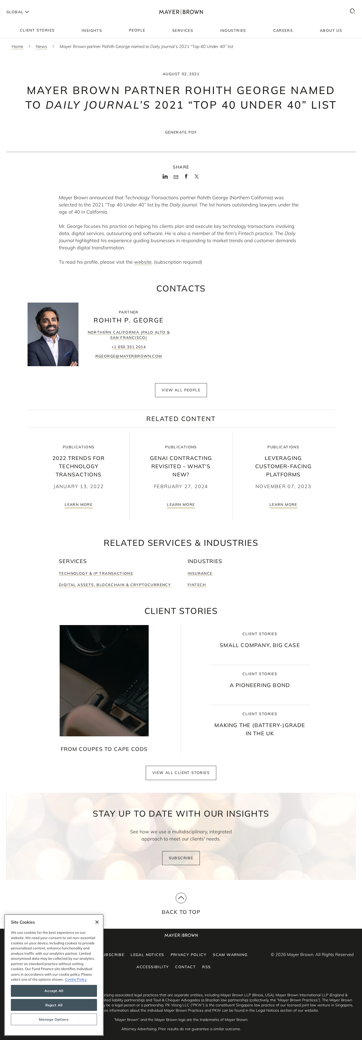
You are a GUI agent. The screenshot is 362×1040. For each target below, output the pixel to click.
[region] (54, 975)
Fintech (197, 584)
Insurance (200, 573)
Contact (185, 966)
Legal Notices (147, 954)
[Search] (353, 11)
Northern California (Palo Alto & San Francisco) (129, 335)
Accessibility (152, 966)
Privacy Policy (189, 954)
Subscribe (181, 858)
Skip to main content (25, 4)
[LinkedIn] (165, 178)
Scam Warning (230, 954)
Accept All (54, 991)
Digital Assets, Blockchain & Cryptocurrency (115, 584)
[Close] (97, 922)
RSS (206, 966)
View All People (181, 390)
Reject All (54, 1005)
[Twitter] (196, 178)
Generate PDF (181, 132)
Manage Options (54, 1019)
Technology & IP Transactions (96, 573)
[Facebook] (186, 178)
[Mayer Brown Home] (181, 11)
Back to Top (181, 912)
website (143, 262)
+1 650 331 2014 (129, 346)
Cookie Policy (76, 979)
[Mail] (176, 177)
